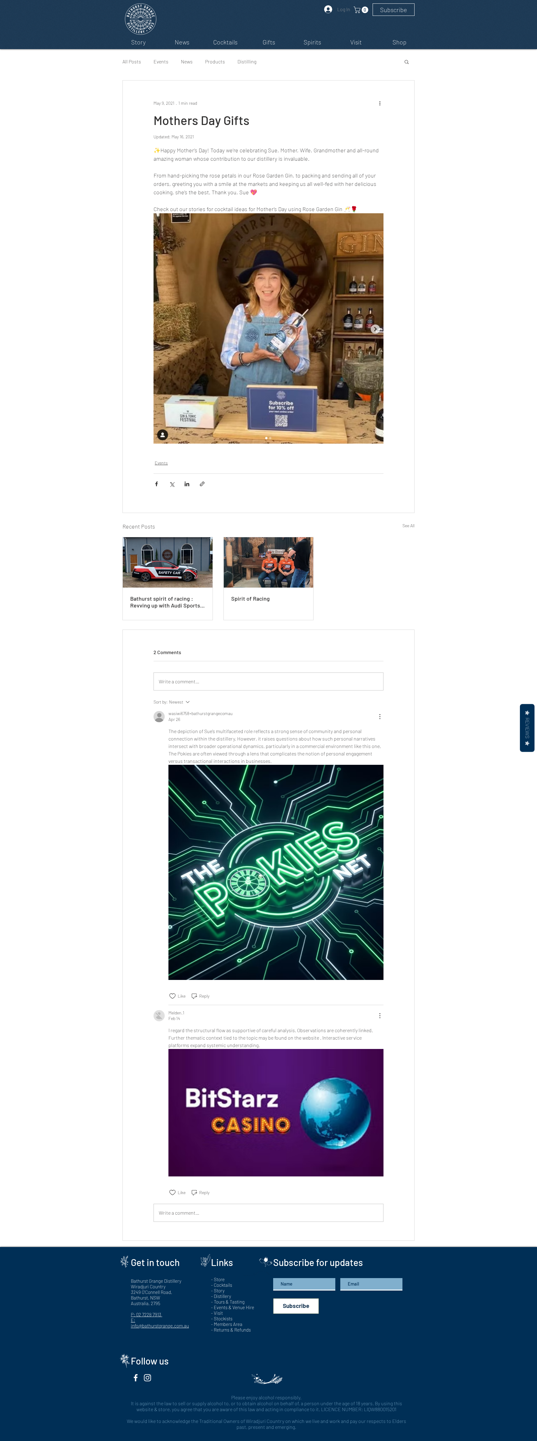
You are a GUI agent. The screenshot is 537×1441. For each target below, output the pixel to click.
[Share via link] (202, 484)
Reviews (527, 728)
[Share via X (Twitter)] (172, 484)
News (187, 61)
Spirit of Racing (250, 598)
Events (161, 61)
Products (215, 61)
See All (408, 525)
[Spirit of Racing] (269, 562)
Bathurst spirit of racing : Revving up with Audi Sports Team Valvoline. (165, 602)
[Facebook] (135, 1378)
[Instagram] (147, 1378)
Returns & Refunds (232, 1329)
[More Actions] (379, 716)
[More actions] (379, 103)
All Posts (131, 61)
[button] (394, 9)
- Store (218, 1279)
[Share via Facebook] (156, 484)
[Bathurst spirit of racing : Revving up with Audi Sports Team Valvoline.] (168, 562)
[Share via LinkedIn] (187, 484)
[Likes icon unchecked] (172, 996)
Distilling (246, 61)
